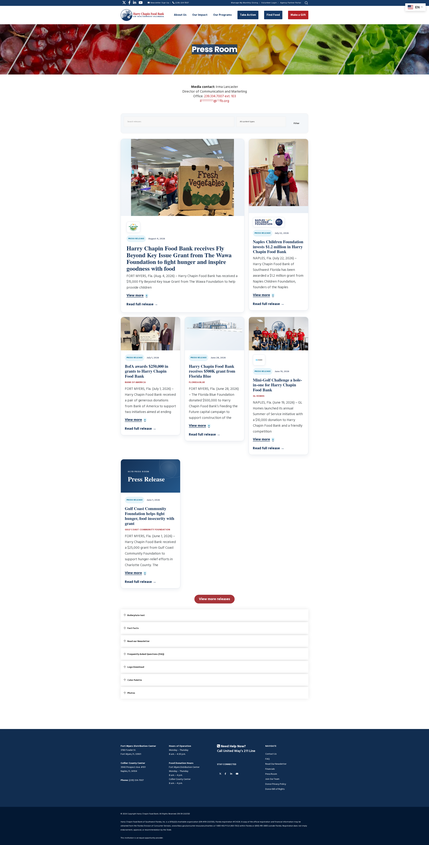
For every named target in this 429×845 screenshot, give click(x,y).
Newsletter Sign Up (159, 2)
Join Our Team (272, 779)
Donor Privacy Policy (275, 784)
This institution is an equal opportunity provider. (142, 837)
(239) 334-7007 (182, 2)
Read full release (142, 304)
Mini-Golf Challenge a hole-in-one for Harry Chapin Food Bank (277, 385)
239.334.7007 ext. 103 (220, 96)
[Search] (306, 3)
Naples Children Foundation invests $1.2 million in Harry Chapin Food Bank (278, 247)
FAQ (267, 759)
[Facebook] (129, 2)
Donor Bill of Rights (275, 789)
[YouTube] (141, 2)
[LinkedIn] (134, 2)
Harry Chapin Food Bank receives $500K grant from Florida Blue (212, 371)
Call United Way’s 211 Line (236, 751)
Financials (270, 769)
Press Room (271, 774)
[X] (124, 2)
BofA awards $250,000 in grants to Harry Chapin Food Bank (146, 371)
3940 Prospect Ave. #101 (133, 767)
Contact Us (271, 754)
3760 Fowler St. (128, 750)
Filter (296, 123)
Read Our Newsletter (275, 764)
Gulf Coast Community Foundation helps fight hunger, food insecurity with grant (149, 515)
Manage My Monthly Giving (244, 2)
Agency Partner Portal (290, 2)
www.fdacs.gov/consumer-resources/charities (192, 825)
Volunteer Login (269, 2)
